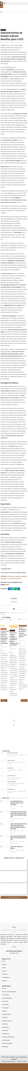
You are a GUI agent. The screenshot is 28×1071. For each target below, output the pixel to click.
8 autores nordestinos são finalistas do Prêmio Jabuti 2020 (18, 837)
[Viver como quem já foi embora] (5, 849)
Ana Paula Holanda (12, 753)
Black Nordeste (12, 626)
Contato (19, 1061)
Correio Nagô (5, 1008)
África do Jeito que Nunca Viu (9, 991)
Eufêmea (4, 1011)
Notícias (3, 30)
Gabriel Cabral (11, 760)
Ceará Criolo (5, 1001)
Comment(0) (21, 42)
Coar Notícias (5, 1004)
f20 (15, 612)
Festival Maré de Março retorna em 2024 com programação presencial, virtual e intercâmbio (5, 637)
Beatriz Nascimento (14, 843)
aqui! (7, 584)
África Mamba (5, 995)
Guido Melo (10, 768)
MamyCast (4, 1017)
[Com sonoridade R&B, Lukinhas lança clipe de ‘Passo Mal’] (5, 803)
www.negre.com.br (6, 605)
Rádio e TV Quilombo (7, 1043)
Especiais (4, 980)
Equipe (24, 1061)
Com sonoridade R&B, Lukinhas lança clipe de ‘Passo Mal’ (17, 802)
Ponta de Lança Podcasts (8, 1037)
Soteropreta (5, 1046)
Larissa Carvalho (22, 646)
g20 (22, 612)
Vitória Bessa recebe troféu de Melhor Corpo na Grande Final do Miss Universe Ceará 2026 (18, 814)
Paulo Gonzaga (11, 782)
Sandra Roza (13, 808)
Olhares (4, 967)
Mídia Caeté (5, 1030)
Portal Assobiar (6, 1040)
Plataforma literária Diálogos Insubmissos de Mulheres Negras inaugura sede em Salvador (14, 639)
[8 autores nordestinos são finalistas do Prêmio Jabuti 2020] (5, 838)
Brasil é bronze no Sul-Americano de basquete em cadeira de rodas (24, 700)
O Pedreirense (5, 1033)
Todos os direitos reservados (9, 1061)
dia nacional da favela (9, 612)
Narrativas (4, 974)
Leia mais (14, 946)
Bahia (2, 626)
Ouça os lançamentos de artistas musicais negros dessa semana (23, 632)
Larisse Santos (11, 775)
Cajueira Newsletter (7, 998)
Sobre (3, 961)
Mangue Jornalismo (7, 1020)
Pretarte (3, 629)
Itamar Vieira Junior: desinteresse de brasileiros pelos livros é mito (5, 700)
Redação (15, 42)
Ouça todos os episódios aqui (14, 897)
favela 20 (18, 612)
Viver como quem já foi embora (16, 847)
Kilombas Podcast (6, 1014)
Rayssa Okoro (11, 789)
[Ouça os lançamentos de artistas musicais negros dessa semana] (23, 621)
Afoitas (4, 988)
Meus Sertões (5, 1027)
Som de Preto (23, 626)
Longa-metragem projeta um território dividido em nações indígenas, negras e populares (18, 826)
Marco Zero (5, 1024)
